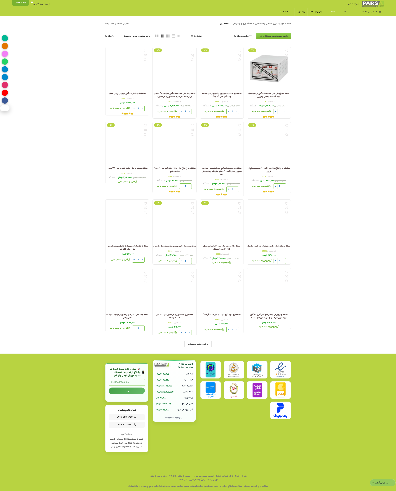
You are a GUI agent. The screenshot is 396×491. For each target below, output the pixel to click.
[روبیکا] (5, 54)
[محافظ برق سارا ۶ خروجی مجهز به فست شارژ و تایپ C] (174, 221)
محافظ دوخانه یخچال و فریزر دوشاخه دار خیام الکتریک (268, 246)
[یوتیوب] (5, 93)
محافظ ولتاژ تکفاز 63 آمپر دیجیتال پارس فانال (127, 94)
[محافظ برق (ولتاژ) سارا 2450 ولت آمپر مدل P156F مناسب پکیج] (174, 143)
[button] (262, 111)
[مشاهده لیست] (183, 36)
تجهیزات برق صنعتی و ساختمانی (269, 23)
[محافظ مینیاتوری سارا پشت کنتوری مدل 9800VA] (127, 143)
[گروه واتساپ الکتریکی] (5, 61)
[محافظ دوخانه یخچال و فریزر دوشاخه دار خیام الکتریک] (268, 221)
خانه (289, 23)
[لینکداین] (5, 77)
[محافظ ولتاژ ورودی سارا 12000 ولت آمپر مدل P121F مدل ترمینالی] (221, 221)
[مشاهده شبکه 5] (168, 36)
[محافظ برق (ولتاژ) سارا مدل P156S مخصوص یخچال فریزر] (268, 143)
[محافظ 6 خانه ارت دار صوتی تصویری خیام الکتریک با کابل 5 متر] (127, 290)
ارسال (126, 391)
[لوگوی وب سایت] (373, 4)
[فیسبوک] (5, 100)
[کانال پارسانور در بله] (5, 38)
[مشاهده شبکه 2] (178, 36)
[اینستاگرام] (5, 85)
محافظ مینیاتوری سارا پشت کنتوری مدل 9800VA (127, 168)
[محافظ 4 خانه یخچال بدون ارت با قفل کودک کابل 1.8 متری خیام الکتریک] (127, 221)
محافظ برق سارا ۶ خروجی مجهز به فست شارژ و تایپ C (174, 246)
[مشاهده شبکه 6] (157, 36)
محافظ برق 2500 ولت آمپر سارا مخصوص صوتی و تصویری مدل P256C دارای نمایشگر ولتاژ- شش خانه (221, 171)
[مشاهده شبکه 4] (162, 36)
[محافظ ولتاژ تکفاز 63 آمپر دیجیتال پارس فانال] (127, 69)
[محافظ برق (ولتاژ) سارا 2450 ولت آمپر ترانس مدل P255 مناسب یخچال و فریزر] (268, 69)
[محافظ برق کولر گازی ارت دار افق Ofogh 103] (221, 290)
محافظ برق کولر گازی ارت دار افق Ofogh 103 (221, 315)
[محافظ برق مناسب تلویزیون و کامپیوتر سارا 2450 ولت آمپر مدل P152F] (221, 69)
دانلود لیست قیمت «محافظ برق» (274, 36)
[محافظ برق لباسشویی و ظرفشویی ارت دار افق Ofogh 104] (174, 290)
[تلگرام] (5, 69)
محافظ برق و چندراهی (242, 23)
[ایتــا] (5, 46)
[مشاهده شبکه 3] (173, 36)
